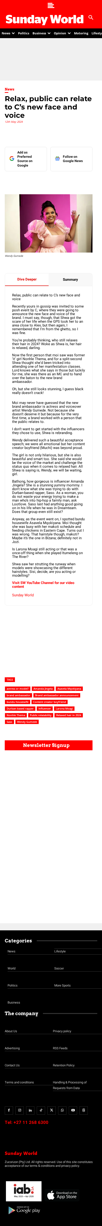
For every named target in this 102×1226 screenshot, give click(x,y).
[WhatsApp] (68, 180)
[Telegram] (57, 180)
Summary (70, 279)
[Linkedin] (35, 180)
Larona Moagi (64, 708)
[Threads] (83, 1110)
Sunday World (23, 595)
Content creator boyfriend (49, 702)
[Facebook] (24, 180)
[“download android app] (24, 1216)
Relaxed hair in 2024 (68, 715)
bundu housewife (17, 702)
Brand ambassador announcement (57, 695)
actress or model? (18, 688)
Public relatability (40, 715)
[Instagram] (19, 1110)
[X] (46, 180)
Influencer (44, 708)
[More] (90, 180)
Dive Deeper (27, 279)
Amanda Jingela (43, 688)
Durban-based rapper (20, 708)
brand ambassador (18, 695)
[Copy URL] (79, 180)
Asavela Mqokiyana (69, 688)
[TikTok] (41, 1110)
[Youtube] (73, 1110)
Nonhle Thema (16, 715)
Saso (9, 722)
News (9, 89)
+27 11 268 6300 (31, 1122)
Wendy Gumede (27, 722)
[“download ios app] (62, 1201)
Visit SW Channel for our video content (43, 584)
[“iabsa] (24, 1201)
